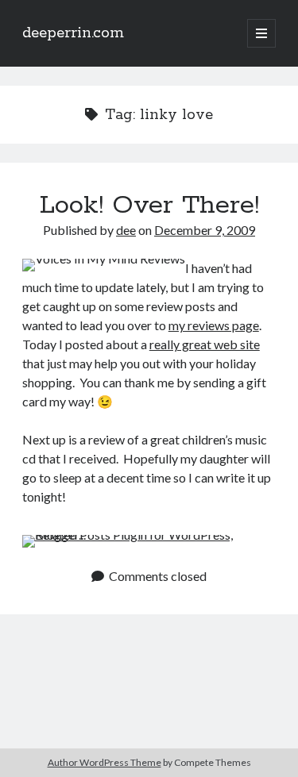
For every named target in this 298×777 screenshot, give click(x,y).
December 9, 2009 (204, 229)
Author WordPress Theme (104, 762)
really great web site (204, 344)
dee (126, 229)
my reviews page (213, 325)
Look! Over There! (149, 205)
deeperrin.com (73, 33)
